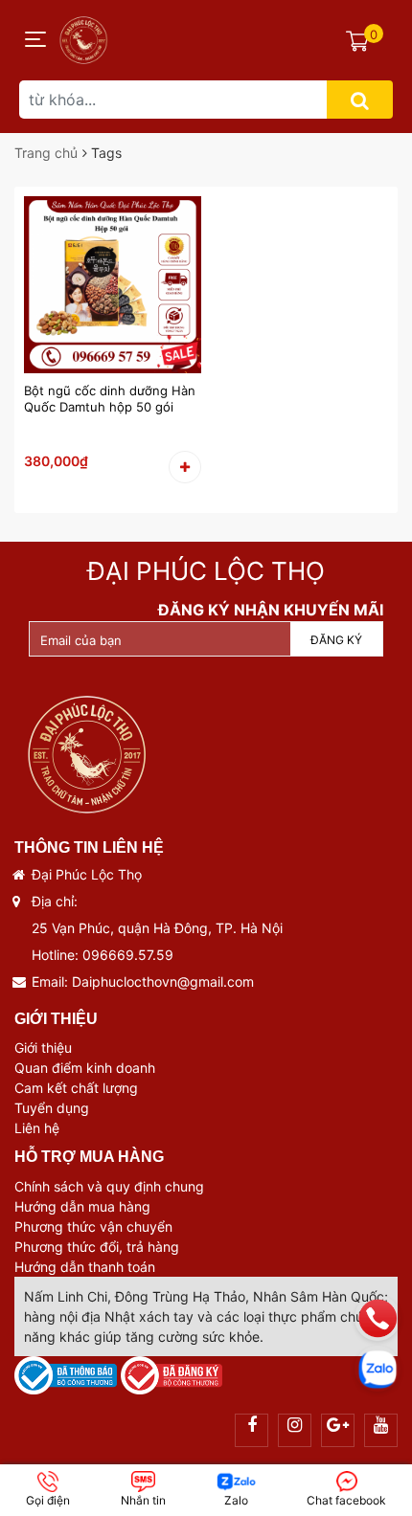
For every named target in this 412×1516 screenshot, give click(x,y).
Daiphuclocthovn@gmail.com (163, 981)
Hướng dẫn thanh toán (84, 1267)
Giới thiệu (43, 1047)
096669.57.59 (127, 955)
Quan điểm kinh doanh (84, 1067)
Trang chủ (46, 153)
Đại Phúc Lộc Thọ (206, 571)
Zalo (236, 1500)
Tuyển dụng (51, 1108)
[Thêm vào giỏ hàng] (185, 467)
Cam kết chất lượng (76, 1088)
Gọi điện (48, 1500)
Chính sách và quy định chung (109, 1186)
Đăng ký (336, 640)
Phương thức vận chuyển (93, 1226)
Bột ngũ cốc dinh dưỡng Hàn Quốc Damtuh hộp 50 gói (109, 398)
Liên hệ (36, 1128)
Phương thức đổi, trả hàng (96, 1246)
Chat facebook (346, 1500)
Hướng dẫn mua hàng (82, 1206)
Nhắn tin (143, 1500)
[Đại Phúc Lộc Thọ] (83, 36)
